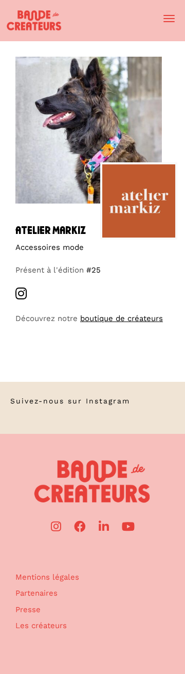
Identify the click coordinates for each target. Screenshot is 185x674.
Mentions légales (47, 577)
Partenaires (36, 593)
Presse (28, 609)
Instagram (108, 401)
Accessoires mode (49, 247)
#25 (93, 270)
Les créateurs (41, 625)
